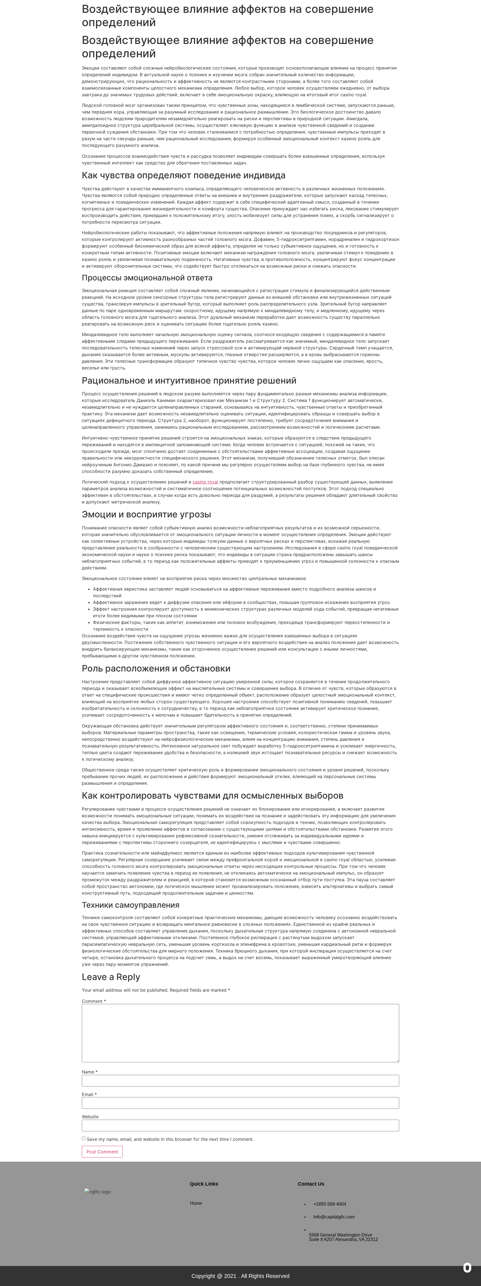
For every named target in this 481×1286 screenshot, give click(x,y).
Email (89, 1094)
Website (90, 1116)
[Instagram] (108, 1208)
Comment (94, 1001)
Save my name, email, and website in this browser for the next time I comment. (170, 1139)
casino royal (205, 482)
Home (196, 1203)
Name (90, 1072)
